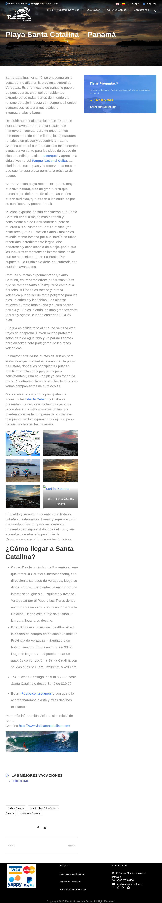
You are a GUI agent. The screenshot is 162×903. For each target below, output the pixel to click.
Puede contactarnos (36, 693)
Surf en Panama (16, 808)
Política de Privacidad (70, 881)
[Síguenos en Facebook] (114, 887)
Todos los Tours (20, 780)
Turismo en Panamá (30, 813)
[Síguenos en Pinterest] (124, 887)
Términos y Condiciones (72, 874)
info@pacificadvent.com (44, 3)
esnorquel (51, 155)
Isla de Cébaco (37, 399)
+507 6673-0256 (18, 3)
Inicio (49, 10)
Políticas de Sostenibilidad (73, 889)
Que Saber (93, 10)
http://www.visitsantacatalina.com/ (44, 725)
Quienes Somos (116, 10)
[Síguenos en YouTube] (129, 887)
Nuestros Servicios (68, 10)
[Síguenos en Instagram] (119, 887)
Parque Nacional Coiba (49, 160)
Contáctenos (141, 10)
